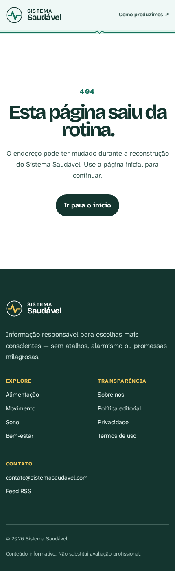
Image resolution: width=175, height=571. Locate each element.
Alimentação (22, 394)
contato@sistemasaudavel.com (47, 478)
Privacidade (113, 422)
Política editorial (119, 408)
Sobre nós (111, 394)
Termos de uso (117, 436)
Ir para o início (87, 205)
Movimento (20, 408)
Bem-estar (19, 436)
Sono (12, 422)
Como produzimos (144, 14)
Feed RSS (18, 491)
